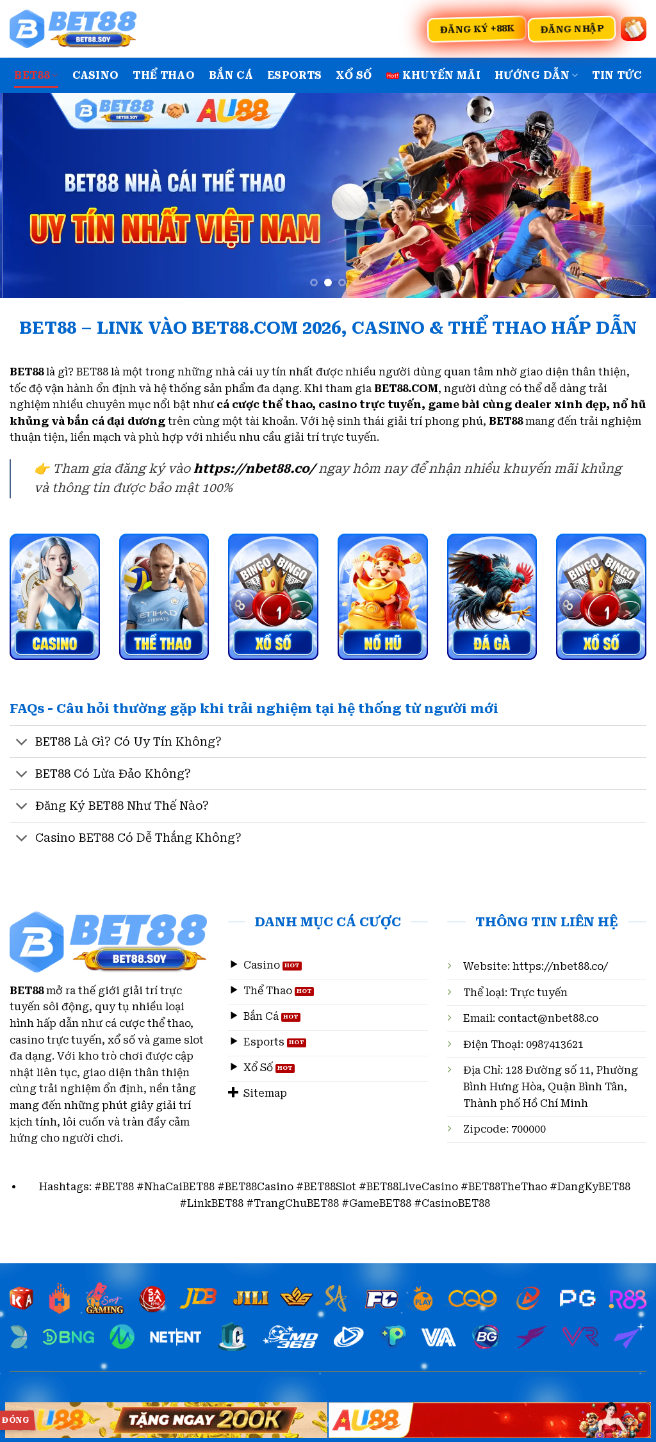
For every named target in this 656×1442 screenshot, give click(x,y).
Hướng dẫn (532, 75)
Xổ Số (354, 75)
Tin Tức (616, 75)
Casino (95, 75)
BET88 (31, 75)
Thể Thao (164, 75)
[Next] (626, 195)
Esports (294, 75)
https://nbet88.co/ (560, 966)
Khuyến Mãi (441, 75)
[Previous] (29, 195)
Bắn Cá (231, 75)
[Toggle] (22, 743)
